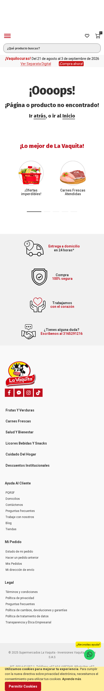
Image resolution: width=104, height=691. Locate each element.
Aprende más (71, 679)
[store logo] (52, 15)
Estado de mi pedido (19, 548)
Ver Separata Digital (36, 61)
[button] (34, 208)
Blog (9, 520)
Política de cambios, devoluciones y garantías (36, 607)
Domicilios (13, 495)
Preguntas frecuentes (20, 507)
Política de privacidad (20, 595)
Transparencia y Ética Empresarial (28, 619)
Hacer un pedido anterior (22, 554)
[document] (52, 679)
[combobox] (52, 45)
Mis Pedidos (14, 560)
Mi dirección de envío (20, 566)
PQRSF (10, 489)
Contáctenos (14, 501)
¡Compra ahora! (71, 61)
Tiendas (11, 526)
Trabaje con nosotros (20, 514)
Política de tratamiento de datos (27, 613)
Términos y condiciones (22, 589)
